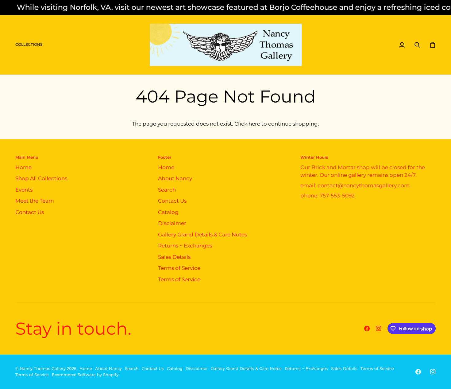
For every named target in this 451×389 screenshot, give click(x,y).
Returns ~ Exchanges (185, 246)
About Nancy (175, 178)
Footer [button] (164, 157)
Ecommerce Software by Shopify (85, 374)
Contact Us (29, 212)
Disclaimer (172, 223)
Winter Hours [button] (314, 157)
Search (167, 190)
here (254, 124)
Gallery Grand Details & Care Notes (202, 234)
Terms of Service (179, 268)
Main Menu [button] (26, 157)
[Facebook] (367, 328)
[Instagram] (378, 328)
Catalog (168, 212)
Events (24, 190)
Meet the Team (34, 201)
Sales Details (174, 257)
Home (23, 167)
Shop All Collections (41, 178)
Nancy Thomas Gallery (43, 368)
